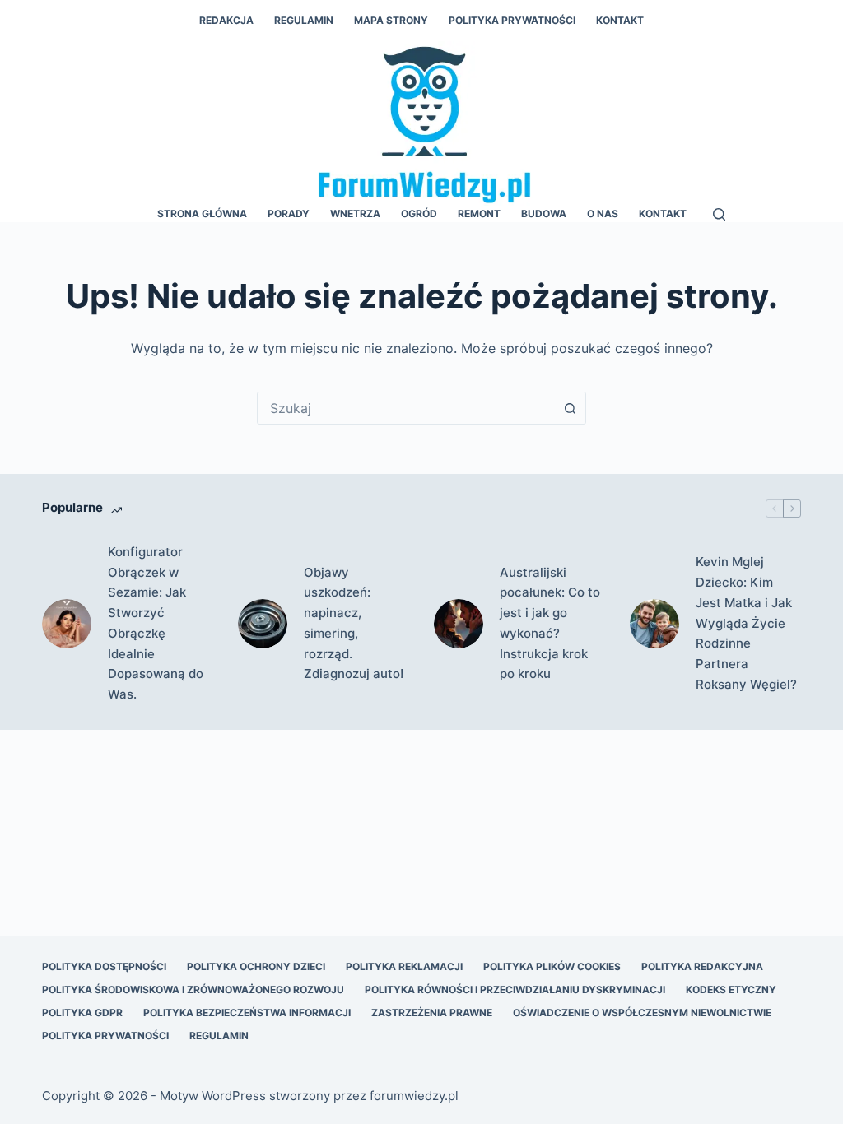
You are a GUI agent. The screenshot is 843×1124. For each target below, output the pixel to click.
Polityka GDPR (82, 1012)
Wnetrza (355, 213)
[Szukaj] (719, 214)
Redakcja (226, 20)
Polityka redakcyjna (702, 966)
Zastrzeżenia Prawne (431, 1012)
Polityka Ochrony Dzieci (256, 966)
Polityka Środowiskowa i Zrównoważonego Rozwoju (193, 989)
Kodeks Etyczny (731, 989)
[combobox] (406, 408)
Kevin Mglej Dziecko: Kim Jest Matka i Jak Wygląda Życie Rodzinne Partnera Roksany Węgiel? (746, 623)
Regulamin (303, 20)
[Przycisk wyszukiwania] (569, 408)
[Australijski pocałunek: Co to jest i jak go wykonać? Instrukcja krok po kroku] (458, 623)
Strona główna (202, 213)
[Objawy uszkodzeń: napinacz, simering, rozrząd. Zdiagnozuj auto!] (262, 623)
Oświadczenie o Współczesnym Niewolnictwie (642, 1012)
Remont (479, 213)
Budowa (543, 213)
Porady (289, 213)
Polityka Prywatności (512, 20)
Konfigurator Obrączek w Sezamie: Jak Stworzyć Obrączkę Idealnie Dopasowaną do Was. (155, 623)
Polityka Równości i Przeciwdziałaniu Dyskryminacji (515, 989)
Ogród (419, 213)
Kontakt (620, 20)
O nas (602, 213)
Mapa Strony (391, 20)
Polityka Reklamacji (404, 966)
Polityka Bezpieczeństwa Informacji (247, 1012)
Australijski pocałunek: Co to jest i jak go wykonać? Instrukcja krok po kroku (550, 623)
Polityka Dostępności (104, 966)
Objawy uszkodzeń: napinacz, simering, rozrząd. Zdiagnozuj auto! (353, 623)
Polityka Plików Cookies (552, 966)
